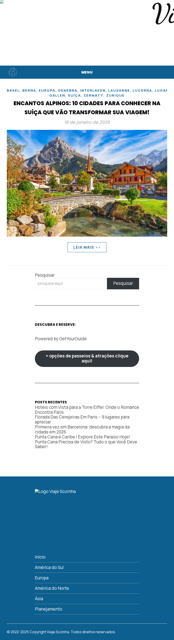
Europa (47, 90)
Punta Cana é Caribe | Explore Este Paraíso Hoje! (82, 437)
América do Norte (52, 588)
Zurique (115, 95)
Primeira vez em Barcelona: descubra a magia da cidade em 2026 (82, 429)
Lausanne (119, 90)
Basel (13, 90)
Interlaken (93, 90)
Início (40, 557)
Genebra (67, 90)
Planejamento (48, 609)
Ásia (39, 599)
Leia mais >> (87, 247)
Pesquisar (45, 275)
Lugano (163, 90)
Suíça (74, 95)
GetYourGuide (73, 339)
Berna (29, 90)
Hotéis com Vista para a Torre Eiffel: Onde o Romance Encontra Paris (87, 409)
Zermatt (94, 95)
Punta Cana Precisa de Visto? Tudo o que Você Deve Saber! (86, 444)
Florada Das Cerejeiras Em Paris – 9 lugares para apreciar (82, 419)
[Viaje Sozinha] (12, 72)
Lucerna (142, 90)
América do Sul (49, 567)
